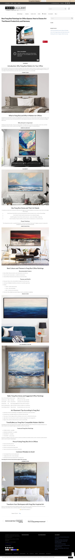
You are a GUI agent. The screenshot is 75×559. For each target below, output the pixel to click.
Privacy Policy (16, 553)
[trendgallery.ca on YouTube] (12, 547)
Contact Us (32, 553)
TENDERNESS (24, 344)
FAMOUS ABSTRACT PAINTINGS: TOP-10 (14, 521)
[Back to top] (73, 556)
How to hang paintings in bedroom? (36, 521)
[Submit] (65, 8)
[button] (72, 18)
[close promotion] (70, 1)
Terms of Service (22, 553)
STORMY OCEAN (25, 72)
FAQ (27, 553)
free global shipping (34, 1)
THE (20, 344)
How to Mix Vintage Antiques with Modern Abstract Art (60, 32)
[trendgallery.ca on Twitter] (7, 547)
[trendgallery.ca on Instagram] (11, 547)
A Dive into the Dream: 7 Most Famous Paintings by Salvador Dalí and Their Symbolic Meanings (61, 541)
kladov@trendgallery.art (8, 543)
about (15, 3)
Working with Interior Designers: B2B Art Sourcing (59, 33)
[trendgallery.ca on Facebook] (5, 547)
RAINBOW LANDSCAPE (25, 127)
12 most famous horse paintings (60, 543)
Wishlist (62, 3)
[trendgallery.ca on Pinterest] (9, 547)
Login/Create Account (55, 3)
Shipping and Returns (8, 553)
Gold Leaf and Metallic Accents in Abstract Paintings (59, 30)
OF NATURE (29, 344)
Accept (70, 557)
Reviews (12, 3)
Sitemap (36, 553)
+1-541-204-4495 (8, 545)
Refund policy (48, 553)
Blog (20, 513)
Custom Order (7, 3)
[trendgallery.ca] (15, 9)
